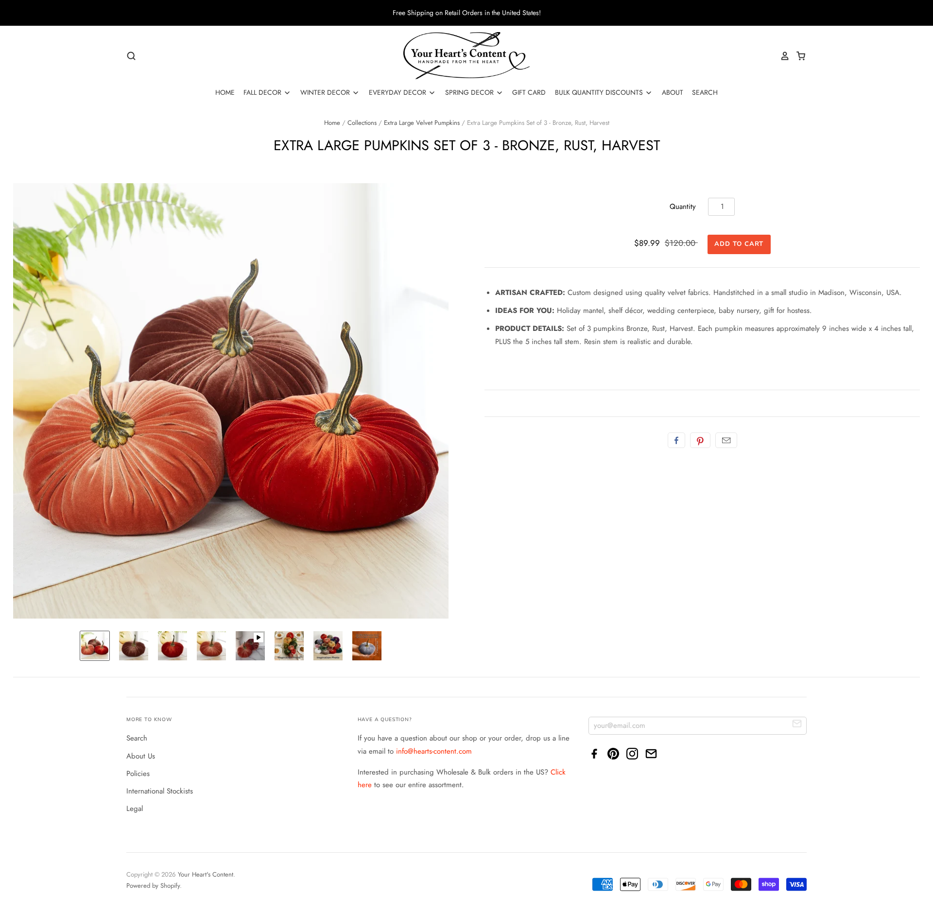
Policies (138, 773)
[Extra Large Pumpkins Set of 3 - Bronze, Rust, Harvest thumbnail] (94, 645)
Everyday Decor (398, 92)
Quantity (683, 206)
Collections (362, 122)
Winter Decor (326, 92)
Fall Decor (263, 92)
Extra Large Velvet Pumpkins (422, 122)
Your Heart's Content (205, 874)
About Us (140, 756)
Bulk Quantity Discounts (600, 92)
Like (676, 440)
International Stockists (159, 791)
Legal (134, 808)
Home (225, 92)
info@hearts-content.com (434, 751)
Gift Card (529, 92)
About (672, 92)
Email (726, 440)
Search (705, 92)
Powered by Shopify (153, 885)
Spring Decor (470, 92)
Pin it (700, 440)
